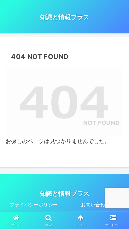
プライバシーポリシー (34, 204)
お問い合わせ (95, 204)
